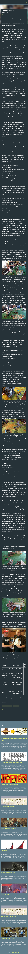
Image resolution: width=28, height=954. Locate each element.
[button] (2, 15)
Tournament (16, 706)
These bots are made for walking (8, 938)
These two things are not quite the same (9, 784)
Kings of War (4, 706)
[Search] (26, 2)
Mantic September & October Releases (9, 916)
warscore (5, 660)
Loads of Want (4, 850)
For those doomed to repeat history (8, 806)
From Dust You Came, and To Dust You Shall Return (12, 762)
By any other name (5, 894)
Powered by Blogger (15, 952)
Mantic (10, 706)
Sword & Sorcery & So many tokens (8, 828)
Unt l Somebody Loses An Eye (12, 2)
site (21, 147)
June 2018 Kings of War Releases (8, 872)
